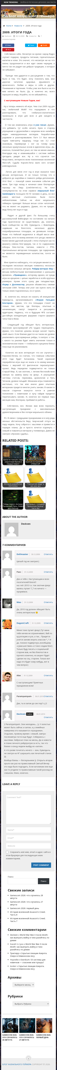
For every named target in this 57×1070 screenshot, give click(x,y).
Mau (19, 602)
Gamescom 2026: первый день (24, 908)
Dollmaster (22, 554)
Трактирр (14, 953)
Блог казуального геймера (16, 1064)
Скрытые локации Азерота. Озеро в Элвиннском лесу (28, 954)
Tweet (32, 45)
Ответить (48, 554)
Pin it (9, 49)
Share (9, 45)
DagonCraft (23, 623)
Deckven (7, 36)
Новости (32, 36)
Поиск (10, 876)
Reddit (45, 45)
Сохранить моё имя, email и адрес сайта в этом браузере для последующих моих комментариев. (28, 855)
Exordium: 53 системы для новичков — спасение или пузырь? (27, 961)
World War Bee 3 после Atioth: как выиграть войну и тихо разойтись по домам (29, 938)
